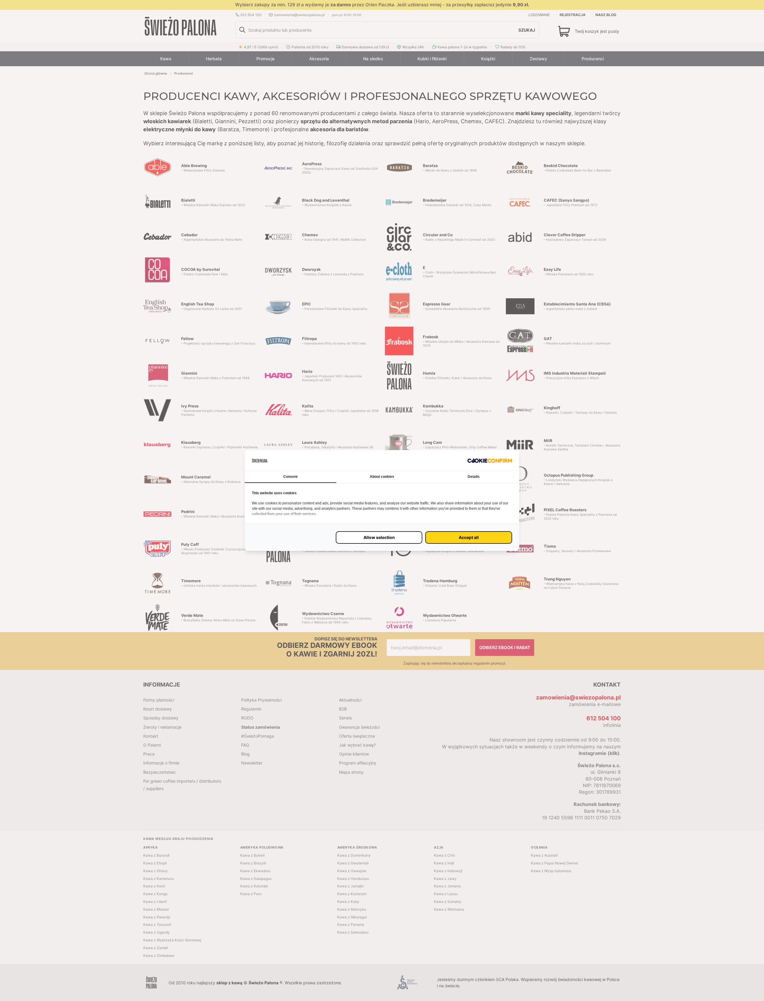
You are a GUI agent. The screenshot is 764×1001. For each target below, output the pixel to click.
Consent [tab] (290, 477)
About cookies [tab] (382, 477)
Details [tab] (474, 477)
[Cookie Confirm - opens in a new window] (489, 460)
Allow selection (379, 537)
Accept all (469, 537)
